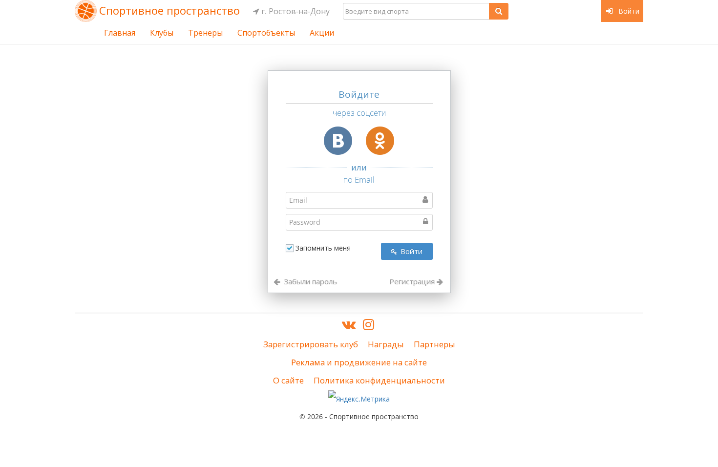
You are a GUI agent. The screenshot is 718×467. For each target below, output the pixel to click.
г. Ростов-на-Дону (294, 11)
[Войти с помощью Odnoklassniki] (380, 141)
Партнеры (434, 344)
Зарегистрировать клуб (310, 344)
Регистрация (413, 281)
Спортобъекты (266, 32)
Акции (322, 32)
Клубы (161, 32)
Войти (627, 11)
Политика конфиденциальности (379, 380)
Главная (119, 32)
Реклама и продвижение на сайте (359, 362)
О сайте (288, 380)
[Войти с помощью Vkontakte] (338, 141)
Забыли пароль (309, 281)
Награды (386, 344)
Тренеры (205, 32)
